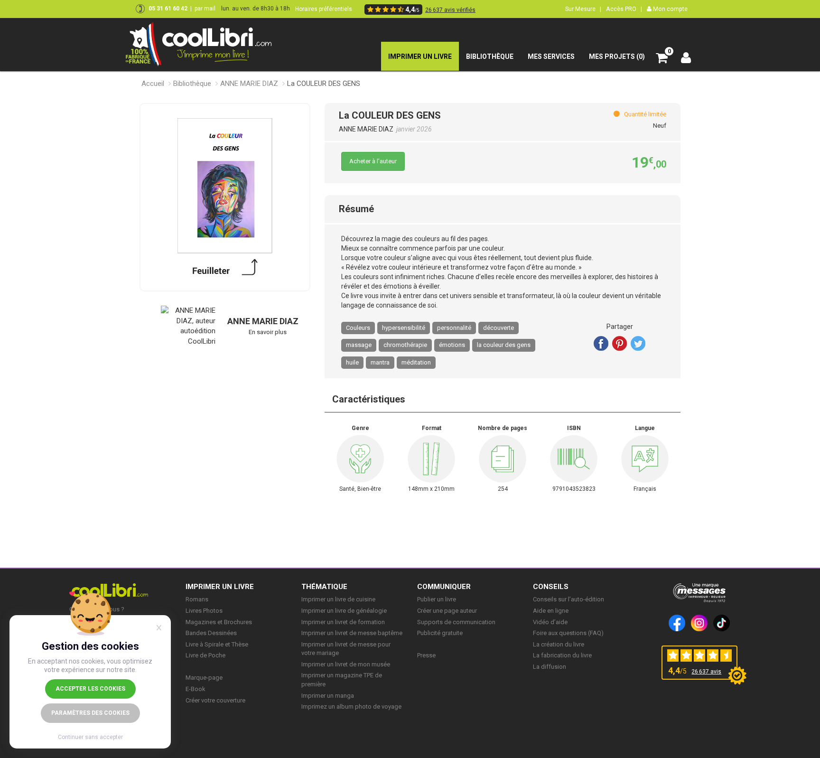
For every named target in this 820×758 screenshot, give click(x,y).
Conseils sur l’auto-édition (568, 599)
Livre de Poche (205, 655)
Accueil (152, 83)
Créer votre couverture (215, 700)
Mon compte (670, 8)
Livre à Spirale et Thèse (217, 644)
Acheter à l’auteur (373, 161)
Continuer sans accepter (90, 737)
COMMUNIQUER (444, 586)
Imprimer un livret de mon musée (345, 664)
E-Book (195, 688)
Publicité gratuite (440, 632)
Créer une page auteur (447, 610)
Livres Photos (204, 610)
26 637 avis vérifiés (450, 10)
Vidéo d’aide (550, 622)
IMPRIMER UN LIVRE (220, 586)
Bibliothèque (192, 83)
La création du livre (558, 644)
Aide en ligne (550, 610)
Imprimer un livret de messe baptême (351, 632)
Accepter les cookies (90, 688)
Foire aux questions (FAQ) (568, 632)
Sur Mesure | (583, 8)
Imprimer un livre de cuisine (338, 599)
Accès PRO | (624, 8)
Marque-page (204, 677)
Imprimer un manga (327, 695)
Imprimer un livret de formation (343, 622)
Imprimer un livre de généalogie (344, 610)
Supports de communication (456, 622)
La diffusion (549, 666)
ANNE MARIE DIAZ (249, 83)
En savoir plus (268, 332)
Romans (197, 599)
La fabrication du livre (562, 655)
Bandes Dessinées (211, 632)
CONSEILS (550, 586)
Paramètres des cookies (90, 713)
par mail (205, 8)
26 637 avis (706, 671)
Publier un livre (436, 599)
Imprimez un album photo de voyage (351, 706)
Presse (426, 655)
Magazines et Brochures (219, 622)
